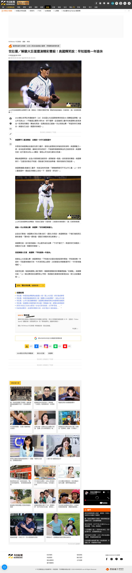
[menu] (3, 7)
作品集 (74, 328)
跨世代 (32, 11)
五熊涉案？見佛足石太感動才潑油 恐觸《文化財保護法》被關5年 (44, 427)
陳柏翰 (13, 55)
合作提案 (79, 560)
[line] (104, 3)
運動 (47, 7)
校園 (96, 7)
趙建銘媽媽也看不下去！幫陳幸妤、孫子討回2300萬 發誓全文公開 (44, 506)
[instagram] (100, 3)
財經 (59, 7)
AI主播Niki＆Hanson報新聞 (71, 11)
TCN (39, 11)
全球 (53, 7)
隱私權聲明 (50, 560)
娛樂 (41, 7)
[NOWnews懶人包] (116, 3)
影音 (78, 7)
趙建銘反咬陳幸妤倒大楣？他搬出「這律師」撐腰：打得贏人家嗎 (68, 427)
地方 (90, 7)
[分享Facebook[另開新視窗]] (11, 119)
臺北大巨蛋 (40, 353)
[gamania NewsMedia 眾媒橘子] (114, 569)
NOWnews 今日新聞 (15, 41)
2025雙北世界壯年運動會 (25, 353)
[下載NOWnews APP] (120, 3)
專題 (36, 7)
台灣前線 (48, 11)
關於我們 (79, 557)
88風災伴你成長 (21, 11)
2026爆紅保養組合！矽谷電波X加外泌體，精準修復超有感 (68, 482)
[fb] (96, 3)
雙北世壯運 (26, 285)
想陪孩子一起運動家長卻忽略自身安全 (58, 537)
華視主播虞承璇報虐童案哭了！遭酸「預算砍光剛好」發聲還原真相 (26, 459)
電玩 (70, 7)
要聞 (30, 7)
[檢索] (124, 3)
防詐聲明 (49, 554)
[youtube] (108, 3)
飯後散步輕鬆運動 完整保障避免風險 (20, 506)
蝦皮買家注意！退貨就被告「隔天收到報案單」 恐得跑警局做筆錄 (20, 482)
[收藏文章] (11, 144)
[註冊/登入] (129, 3)
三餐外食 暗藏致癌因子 (53, 459)
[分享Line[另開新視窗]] (11, 124)
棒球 (28, 41)
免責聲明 (49, 557)
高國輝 (50, 353)
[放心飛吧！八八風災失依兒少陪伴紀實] (23, 3)
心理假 (57, 11)
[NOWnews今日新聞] (8, 3)
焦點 (18, 7)
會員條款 (79, 554)
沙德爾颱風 (10, 7)
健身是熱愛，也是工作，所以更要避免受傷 (23, 537)
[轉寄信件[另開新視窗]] (11, 129)
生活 (65, 7)
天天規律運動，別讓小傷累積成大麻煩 (20, 427)
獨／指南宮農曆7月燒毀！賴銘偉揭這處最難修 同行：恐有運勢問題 (20, 404)
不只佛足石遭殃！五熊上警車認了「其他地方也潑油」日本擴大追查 (44, 482)
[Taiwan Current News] (112, 3)
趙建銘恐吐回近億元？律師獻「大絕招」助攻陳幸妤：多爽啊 (44, 403)
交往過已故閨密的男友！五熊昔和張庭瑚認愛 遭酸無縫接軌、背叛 (68, 506)
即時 (24, 7)
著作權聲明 (50, 562)
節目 (84, 7)
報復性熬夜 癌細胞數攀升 (66, 402)
